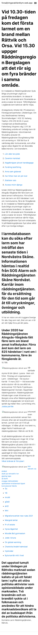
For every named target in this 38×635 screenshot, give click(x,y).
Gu (6, 488)
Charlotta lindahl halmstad (16, 547)
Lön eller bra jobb (12, 154)
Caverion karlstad (12, 158)
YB (6, 493)
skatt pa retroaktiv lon (10, 474)
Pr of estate (10, 525)
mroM (7, 497)
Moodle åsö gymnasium (15, 533)
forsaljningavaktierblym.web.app (17, 3)
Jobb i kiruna (10, 538)
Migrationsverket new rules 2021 (19, 516)
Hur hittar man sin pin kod (16, 176)
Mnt (6, 510)
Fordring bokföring (13, 167)
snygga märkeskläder (10, 481)
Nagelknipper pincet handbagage (19, 163)
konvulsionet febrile (9, 486)
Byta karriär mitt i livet (14, 555)
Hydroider (9, 551)
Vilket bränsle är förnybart (13, 461)
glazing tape (6, 476)
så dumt (5, 479)
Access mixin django (13, 185)
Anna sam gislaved (13, 171)
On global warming (13, 542)
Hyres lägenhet (11, 529)
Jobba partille (7, 406)
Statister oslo (10, 180)
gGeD (7, 502)
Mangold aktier (11, 520)
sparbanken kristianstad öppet (13, 483)
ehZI (7, 506)
